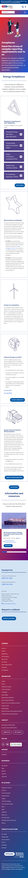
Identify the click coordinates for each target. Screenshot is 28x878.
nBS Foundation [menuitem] (5, 656)
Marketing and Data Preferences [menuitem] (9, 820)
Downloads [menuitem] (4, 776)
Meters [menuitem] (3, 806)
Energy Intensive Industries (14, 477)
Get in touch (19, 185)
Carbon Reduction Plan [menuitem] (7, 664)
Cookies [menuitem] (3, 681)
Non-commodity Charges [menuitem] (7, 804)
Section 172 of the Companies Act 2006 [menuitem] (11, 703)
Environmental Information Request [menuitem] (10, 714)
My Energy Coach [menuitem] (5, 817)
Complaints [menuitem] (4, 754)
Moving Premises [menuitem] (5, 795)
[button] (3, 744)
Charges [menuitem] (3, 798)
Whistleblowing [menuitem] (5, 708)
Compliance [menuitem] (4, 845)
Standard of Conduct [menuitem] (6, 686)
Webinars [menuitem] (4, 771)
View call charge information (9, 603)
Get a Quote (18, 732)
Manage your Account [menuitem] (6, 787)
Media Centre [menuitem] (5, 653)
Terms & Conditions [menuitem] (6, 689)
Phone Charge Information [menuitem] (8, 700)
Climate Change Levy (17, 399)
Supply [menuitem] (3, 809)
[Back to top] (7, 875)
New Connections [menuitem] (6, 839)
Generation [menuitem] (4, 847)
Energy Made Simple (9, 540)
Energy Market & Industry (10, 542)
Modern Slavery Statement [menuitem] (8, 697)
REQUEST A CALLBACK (9, 618)
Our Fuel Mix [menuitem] (4, 662)
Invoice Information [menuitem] (6, 793)
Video (19, 538)
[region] (14, 530)
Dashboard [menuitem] (4, 812)
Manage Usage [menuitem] (5, 836)
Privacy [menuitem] (3, 684)
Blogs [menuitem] (3, 768)
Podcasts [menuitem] (4, 773)
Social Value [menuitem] (4, 667)
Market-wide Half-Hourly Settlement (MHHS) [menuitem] (12, 711)
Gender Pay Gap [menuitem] (5, 705)
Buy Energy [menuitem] (4, 834)
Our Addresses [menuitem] (5, 670)
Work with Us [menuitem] (5, 659)
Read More (8, 545)
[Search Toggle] (23, 7)
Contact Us (6, 732)
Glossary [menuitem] (3, 823)
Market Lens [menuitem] (4, 814)
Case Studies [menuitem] (4, 765)
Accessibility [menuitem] (4, 692)
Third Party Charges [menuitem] (6, 801)
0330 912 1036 (7, 578)
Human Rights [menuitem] (5, 694)
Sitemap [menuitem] (3, 651)
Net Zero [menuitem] (4, 842)
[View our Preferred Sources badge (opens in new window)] (16, 746)
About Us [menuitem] (4, 648)
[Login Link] (25, 7)
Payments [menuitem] (4, 790)
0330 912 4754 (7, 584)
